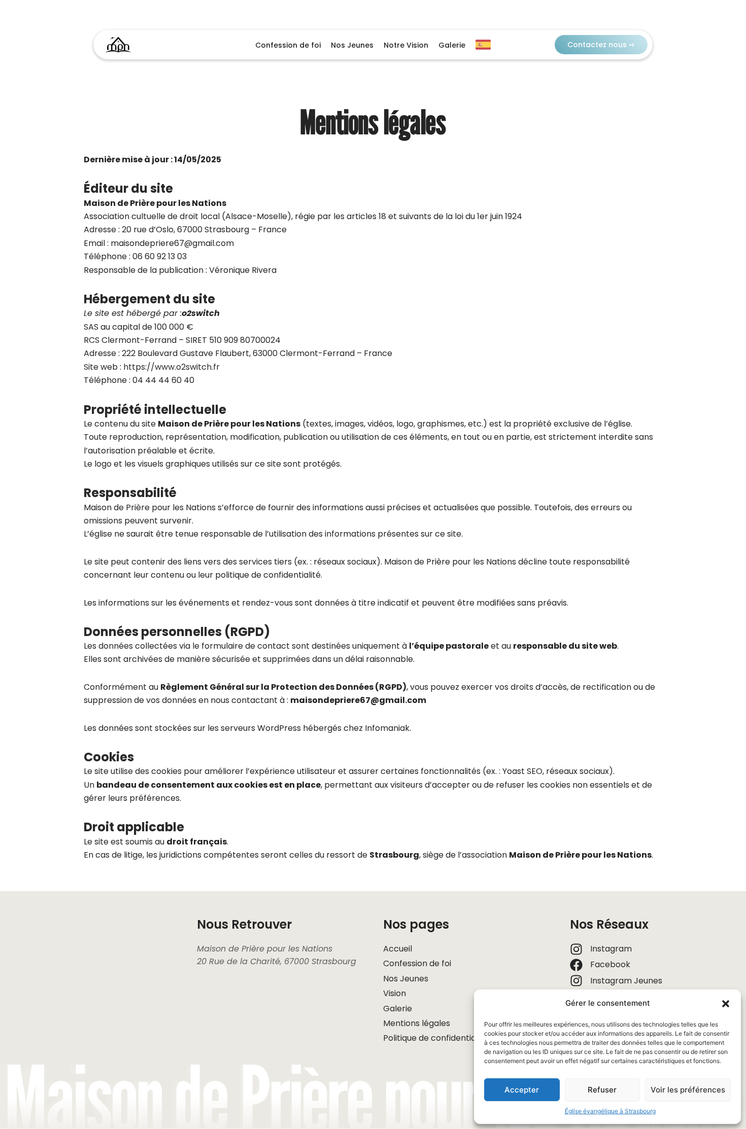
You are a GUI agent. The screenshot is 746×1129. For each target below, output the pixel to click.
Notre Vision (406, 45)
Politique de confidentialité (435, 1038)
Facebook (610, 964)
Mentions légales (416, 1023)
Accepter (521, 1090)
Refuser (602, 1090)
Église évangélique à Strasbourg (610, 1111)
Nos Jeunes (352, 45)
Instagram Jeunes (626, 980)
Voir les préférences (688, 1090)
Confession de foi (288, 45)
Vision (394, 993)
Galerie (451, 45)
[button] (726, 1004)
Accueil (397, 949)
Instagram (611, 949)
